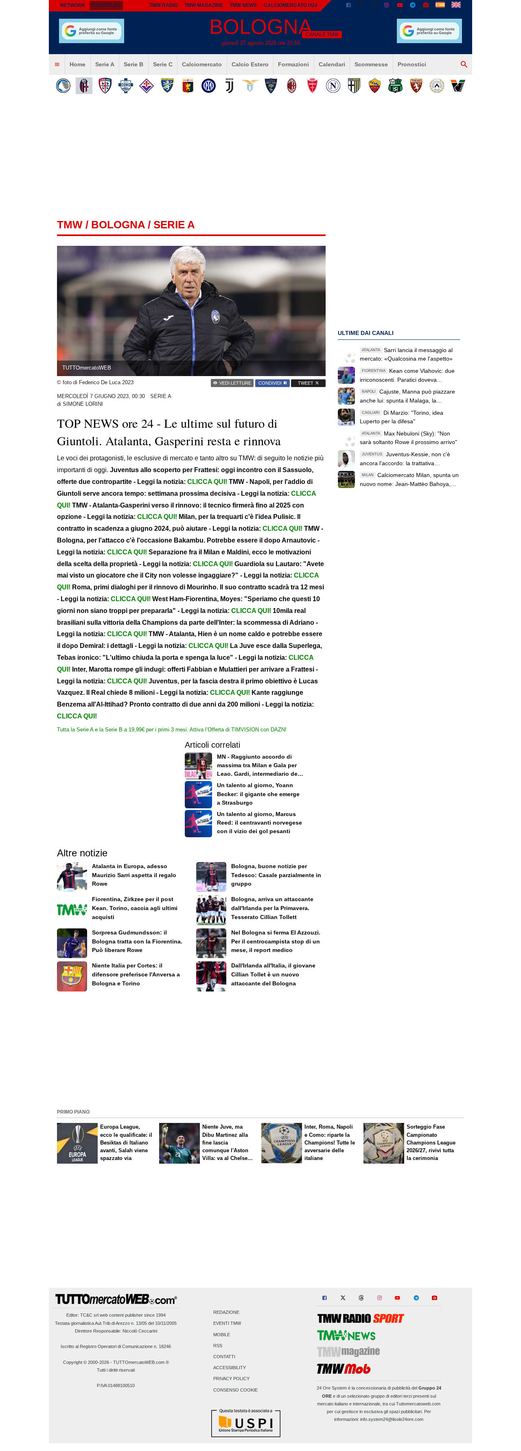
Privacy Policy (231, 1379)
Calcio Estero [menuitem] (250, 64)
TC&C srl (89, 1315)
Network (72, 5)
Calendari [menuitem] (332, 64)
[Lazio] (250, 85)
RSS (217, 1345)
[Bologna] (84, 85)
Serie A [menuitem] (104, 64)
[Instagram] (387, 5)
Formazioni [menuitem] (293, 64)
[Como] (125, 85)
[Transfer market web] (456, 5)
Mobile (221, 1334)
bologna (118, 224)
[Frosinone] (167, 85)
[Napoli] (333, 85)
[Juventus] (229, 85)
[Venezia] (457, 85)
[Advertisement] (260, 1049)
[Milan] (291, 85)
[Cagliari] (104, 85)
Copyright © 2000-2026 (86, 1362)
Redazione (226, 1312)
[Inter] (208, 85)
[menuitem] (57, 65)
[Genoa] (188, 85)
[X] (361, 5)
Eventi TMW (227, 1323)
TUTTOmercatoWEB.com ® (141, 1362)
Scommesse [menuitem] (371, 64)
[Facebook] (348, 5)
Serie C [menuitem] (163, 64)
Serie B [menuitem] (133, 64)
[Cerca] (464, 65)
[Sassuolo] (395, 85)
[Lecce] (271, 85)
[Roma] (374, 85)
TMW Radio (163, 5)
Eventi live (106, 5)
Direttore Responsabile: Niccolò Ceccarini (116, 1330)
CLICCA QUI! (207, 481)
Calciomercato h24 (290, 5)
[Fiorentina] (146, 85)
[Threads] (374, 5)
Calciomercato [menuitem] (202, 64)
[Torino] (416, 85)
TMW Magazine (203, 5)
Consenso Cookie (235, 1390)
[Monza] (312, 85)
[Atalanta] (63, 85)
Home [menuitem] (77, 64)
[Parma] (354, 85)
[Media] (425, 5)
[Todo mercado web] (440, 5)
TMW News (243, 5)
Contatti (224, 1356)
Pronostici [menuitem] (412, 64)
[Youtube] (399, 5)
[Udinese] (437, 85)
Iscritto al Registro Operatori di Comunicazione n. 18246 (116, 1346)
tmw (70, 224)
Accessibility (229, 1368)
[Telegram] (412, 5)
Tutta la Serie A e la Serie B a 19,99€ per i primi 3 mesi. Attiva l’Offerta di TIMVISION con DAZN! (172, 730)
